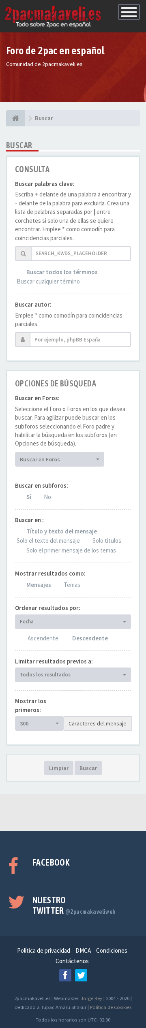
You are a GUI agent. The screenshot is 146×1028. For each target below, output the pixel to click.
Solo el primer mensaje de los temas (71, 550)
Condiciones (111, 950)
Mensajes (38, 585)
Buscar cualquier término (48, 281)
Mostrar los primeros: (30, 705)
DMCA (83, 950)
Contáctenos (72, 961)
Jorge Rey (91, 998)
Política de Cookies (110, 1007)
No (47, 497)
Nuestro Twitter (74, 905)
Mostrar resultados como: (50, 573)
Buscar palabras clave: (44, 184)
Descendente (90, 638)
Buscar (88, 768)
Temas (72, 585)
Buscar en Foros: (37, 398)
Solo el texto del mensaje (48, 540)
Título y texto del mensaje (61, 531)
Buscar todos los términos (62, 272)
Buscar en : (29, 520)
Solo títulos (106, 540)
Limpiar (59, 768)
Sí (28, 497)
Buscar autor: (33, 304)
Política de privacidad (43, 950)
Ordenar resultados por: (47, 608)
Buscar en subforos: (41, 485)
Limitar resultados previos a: (54, 661)
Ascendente (43, 638)
